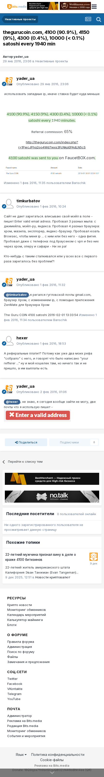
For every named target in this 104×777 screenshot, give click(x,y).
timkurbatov (28, 200)
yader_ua (21, 56)
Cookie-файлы (52, 760)
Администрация (19, 647)
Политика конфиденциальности (57, 754)
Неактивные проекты (51, 61)
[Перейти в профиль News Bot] (93, 557)
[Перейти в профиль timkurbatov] (9, 203)
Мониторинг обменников (26, 610)
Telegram (14, 694)
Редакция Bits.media (22, 726)
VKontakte (14, 689)
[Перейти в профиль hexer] (9, 341)
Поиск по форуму (20, 652)
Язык (20, 754)
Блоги (11, 625)
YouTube (14, 699)
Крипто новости (19, 605)
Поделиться (27, 442)
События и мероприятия (26, 736)
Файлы (12, 657)
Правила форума (20, 642)
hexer (22, 337)
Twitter (12, 679)
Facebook (14, 684)
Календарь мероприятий (26, 615)
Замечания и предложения (28, 662)
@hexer (12, 402)
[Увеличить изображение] (52, 170)
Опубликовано (42, 84)
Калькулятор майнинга (25, 620)
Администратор (19, 716)
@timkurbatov (16, 295)
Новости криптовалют (52, 577)
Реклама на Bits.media (24, 721)
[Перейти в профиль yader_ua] (9, 81)
